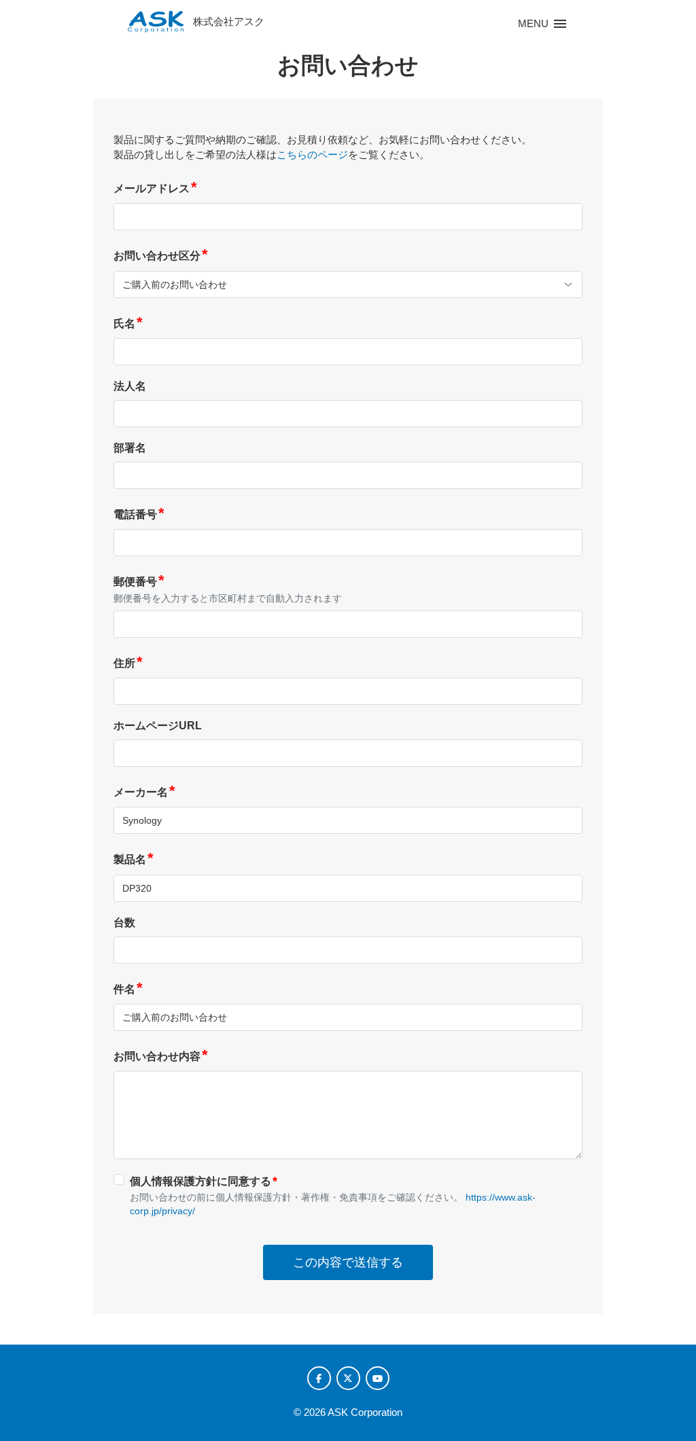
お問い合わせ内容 (161, 1056)
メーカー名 (144, 792)
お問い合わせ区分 (161, 255)
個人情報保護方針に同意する (203, 1181)
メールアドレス (155, 188)
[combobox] (348, 284)
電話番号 (139, 514)
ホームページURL (158, 725)
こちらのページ (312, 154)
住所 (128, 663)
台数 (124, 922)
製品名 (134, 859)
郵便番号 (139, 581)
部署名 (130, 448)
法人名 (130, 386)
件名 (128, 989)
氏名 (128, 323)
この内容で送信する (348, 1262)
